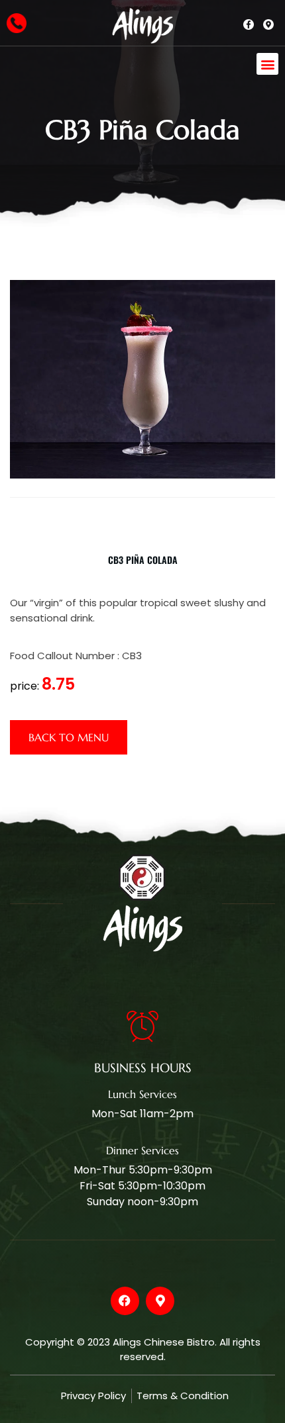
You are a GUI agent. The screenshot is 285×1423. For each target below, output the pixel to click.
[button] (267, 64)
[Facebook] (125, 1301)
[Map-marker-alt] (160, 1301)
